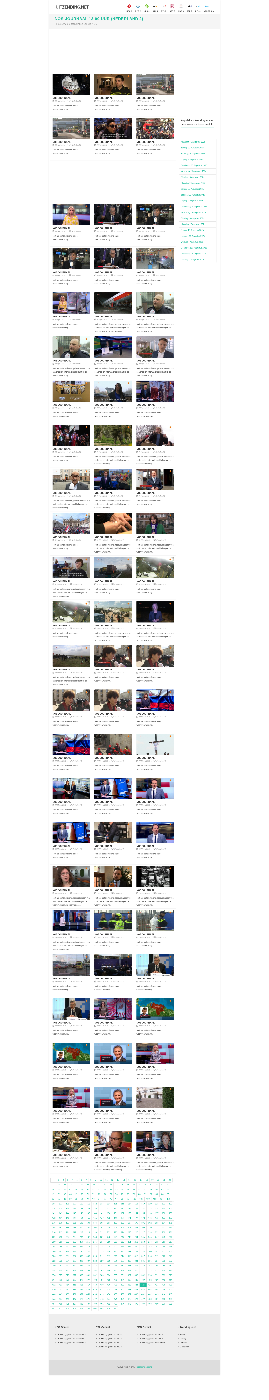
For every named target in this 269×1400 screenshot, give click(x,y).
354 (150, 1266)
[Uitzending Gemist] (72, 7)
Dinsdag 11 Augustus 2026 (192, 260)
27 (76, 1185)
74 (105, 1194)
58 (134, 1190)
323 (60, 1261)
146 (81, 1213)
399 (88, 1280)
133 (115, 1209)
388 (136, 1275)
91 (82, 1199)
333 (129, 1261)
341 (60, 1266)
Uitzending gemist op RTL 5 (110, 1339)
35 (122, 1185)
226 (136, 1232)
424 (136, 1285)
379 (74, 1275)
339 (170, 1261)
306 (67, 1256)
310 (95, 1256)
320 (163, 1256)
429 (170, 1285)
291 (88, 1252)
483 (170, 1299)
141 (170, 1209)
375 (170, 1271)
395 (60, 1280)
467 (60, 1299)
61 (151, 1190)
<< (53, 1180)
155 (143, 1213)
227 (143, 1232)
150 (108, 1213)
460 (136, 1294)
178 (53, 1223)
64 (168, 1190)
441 (129, 1290)
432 (67, 1290)
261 (129, 1242)
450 (67, 1294)
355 (156, 1266)
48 (76, 1190)
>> (115, 1309)
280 (136, 1247)
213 (170, 1228)
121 (156, 1204)
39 (145, 1185)
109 (74, 1204)
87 (59, 1199)
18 (147, 1180)
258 (108, 1242)
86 (53, 1199)
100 (134, 1199)
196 (53, 1228)
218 (81, 1232)
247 (156, 1237)
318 (150, 1256)
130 (95, 1209)
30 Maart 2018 (102, 628)
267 (170, 1242)
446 (163, 1290)
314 (122, 1256)
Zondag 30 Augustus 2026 (192, 148)
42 (162, 1185)
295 (115, 1252)
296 (122, 1252)
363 (88, 1271)
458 (122, 1294)
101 (141, 1199)
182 (81, 1223)
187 (115, 1223)
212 (163, 1228)
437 (102, 1290)
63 (162, 1190)
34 (116, 1185)
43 (168, 1185)
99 (128, 1199)
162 (67, 1218)
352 (136, 1266)
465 (170, 1294)
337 (156, 1261)
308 (81, 1256)
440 (122, 1290)
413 (60, 1285)
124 (53, 1209)
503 (60, 1309)
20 (158, 1180)
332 (122, 1261)
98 (122, 1199)
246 (150, 1237)
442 (136, 1290)
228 (150, 1232)
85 (168, 1194)
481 (156, 1299)
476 (122, 1299)
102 (148, 1199)
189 (129, 1223)
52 (99, 1190)
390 (150, 1275)
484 (53, 1304)
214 (53, 1232)
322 (53, 1261)
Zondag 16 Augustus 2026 (192, 230)
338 (163, 1261)
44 (53, 1190)
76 (116, 1194)
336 (150, 1261)
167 (102, 1218)
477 (129, 1299)
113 (102, 1204)
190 (136, 1223)
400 (95, 1280)
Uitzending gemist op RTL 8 (110, 1347)
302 (163, 1252)
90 (76, 1199)
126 (67, 1209)
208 (136, 1228)
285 (170, 1247)
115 (115, 1204)
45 (59, 1190)
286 (53, 1252)
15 (129, 1180)
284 (163, 1247)
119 (143, 1204)
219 (88, 1232)
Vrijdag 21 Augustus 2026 (192, 201)
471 (88, 1299)
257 (102, 1242)
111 (88, 1204)
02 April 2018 (144, 319)
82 (151, 1194)
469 (74, 1299)
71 (88, 1194)
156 (150, 1213)
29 (88, 1185)
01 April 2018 (102, 452)
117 (129, 1204)
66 (59, 1194)
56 (122, 1190)
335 (143, 1261)
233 (60, 1237)
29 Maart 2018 (102, 893)
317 (143, 1256)
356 (163, 1266)
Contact (183, 1343)
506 (81, 1309)
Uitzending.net (144, 1367)
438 (108, 1290)
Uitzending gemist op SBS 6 (151, 1339)
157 (156, 1213)
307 (74, 1256)
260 (122, 1242)
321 (170, 1256)
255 (88, 1242)
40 (151, 1185)
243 (129, 1237)
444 (150, 1290)
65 (53, 1194)
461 (143, 1294)
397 (74, 1280)
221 (102, 1232)
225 (129, 1232)
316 (136, 1256)
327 (88, 1261)
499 (156, 1304)
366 (108, 1271)
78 (128, 1194)
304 (53, 1256)
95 (105, 1199)
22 (170, 1180)
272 (81, 1247)
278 (122, 1247)
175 (156, 1218)
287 (60, 1252)
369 (129, 1271)
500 (163, 1304)
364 (95, 1271)
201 (88, 1228)
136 (136, 1209)
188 (122, 1223)
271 (74, 1247)
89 (70, 1199)
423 (129, 1285)
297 (129, 1252)
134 (122, 1209)
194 (163, 1223)
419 (102, 1285)
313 (115, 1256)
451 (74, 1294)
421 (115, 1285)
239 (102, 1237)
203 (102, 1228)
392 (163, 1275)
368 (122, 1271)
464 (163, 1294)
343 (74, 1266)
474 (108, 1299)
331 (115, 1261)
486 (67, 1304)
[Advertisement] (113, 51)
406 (136, 1280)
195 (170, 1223)
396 (67, 1280)
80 (139, 1194)
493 (115, 1304)
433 (74, 1290)
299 (143, 1252)
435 (88, 1290)
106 (53, 1204)
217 (74, 1232)
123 (170, 1204)
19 (152, 1180)
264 (150, 1242)
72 (93, 1194)
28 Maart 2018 (144, 1158)
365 (102, 1271)
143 (60, 1213)
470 (81, 1299)
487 (74, 1304)
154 (136, 1213)
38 (139, 1185)
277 (115, 1247)
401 (102, 1280)
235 (74, 1237)
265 (156, 1242)
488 (81, 1304)
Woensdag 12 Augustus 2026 (193, 254)
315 (129, 1256)
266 (163, 1242)
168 (108, 1218)
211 (156, 1228)
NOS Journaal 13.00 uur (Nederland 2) (99, 19)
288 (67, 1252)
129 (88, 1209)
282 (150, 1247)
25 (65, 1185)
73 (99, 1194)
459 (129, 1294)
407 (143, 1280)
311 (102, 1256)
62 (157, 1190)
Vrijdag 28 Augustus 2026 (192, 160)
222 (108, 1232)
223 (115, 1232)
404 (122, 1280)
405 (129, 1280)
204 (108, 1228)
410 (163, 1280)
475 (115, 1299)
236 (81, 1237)
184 (95, 1223)
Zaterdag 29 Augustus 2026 (193, 154)
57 (128, 1190)
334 (136, 1261)
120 (150, 1204)
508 (95, 1309)
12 (112, 1180)
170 (122, 1218)
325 (74, 1261)
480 (150, 1299)
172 (136, 1218)
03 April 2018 (60, 101)
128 (81, 1209)
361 (74, 1271)
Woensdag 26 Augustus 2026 (193, 171)
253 (74, 1242)
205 (115, 1228)
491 (102, 1304)
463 (156, 1294)
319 (156, 1256)
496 (136, 1304)
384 (108, 1275)
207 (129, 1228)
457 (115, 1294)
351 (129, 1266)
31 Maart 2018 (102, 540)
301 (156, 1252)
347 (102, 1266)
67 (65, 1194)
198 (67, 1228)
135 (129, 1209)
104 (161, 1199)
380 (81, 1275)
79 (134, 1194)
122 (163, 1204)
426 (150, 1285)
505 (74, 1309)
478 (136, 1299)
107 (60, 1204)
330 (108, 1261)
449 (60, 1294)
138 (150, 1209)
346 (95, 1266)
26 (70, 1185)
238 (95, 1237)
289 (74, 1252)
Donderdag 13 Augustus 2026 (194, 248)
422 (122, 1285)
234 (67, 1237)
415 (74, 1285)
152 (122, 1213)
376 (53, 1275)
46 (65, 1190)
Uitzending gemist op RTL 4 (110, 1335)
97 (116, 1199)
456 (108, 1294)
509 (102, 1309)
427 (156, 1285)
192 (150, 1223)
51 (93, 1190)
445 (156, 1290)
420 (108, 1285)
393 (170, 1275)
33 (111, 1185)
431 (60, 1290)
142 (53, 1213)
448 (53, 1294)
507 (88, 1309)
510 (108, 1309)
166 (95, 1218)
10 (101, 1180)
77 (122, 1194)
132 (108, 1209)
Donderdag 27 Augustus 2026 (194, 166)
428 (163, 1285)
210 (150, 1228)
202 (95, 1228)
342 (67, 1266)
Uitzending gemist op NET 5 (151, 1335)
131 (102, 1209)
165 (88, 1218)
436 (95, 1290)
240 (108, 1237)
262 (136, 1242)
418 (95, 1285)
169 (115, 1218)
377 (60, 1275)
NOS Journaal (62, 98)
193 (156, 1223)
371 (143, 1271)
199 (74, 1228)
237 (88, 1237)
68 (70, 1194)
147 (88, 1213)
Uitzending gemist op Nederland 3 (71, 1343)
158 (163, 1213)
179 (60, 1223)
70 (82, 1194)
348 (108, 1266)
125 (60, 1209)
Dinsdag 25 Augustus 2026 (192, 177)
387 (129, 1275)
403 (115, 1280)
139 (156, 1209)
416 (81, 1285)
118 (136, 1204)
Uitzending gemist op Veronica (152, 1343)
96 (111, 1199)
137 (143, 1209)
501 (170, 1304)
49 (82, 1190)
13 (118, 1180)
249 (170, 1237)
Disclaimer (184, 1347)
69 (76, 1194)
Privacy (183, 1339)
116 (122, 1204)
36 (128, 1185)
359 (60, 1271)
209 (143, 1228)
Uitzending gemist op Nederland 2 (71, 1339)
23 (53, 1185)
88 (65, 1199)
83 (157, 1194)
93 (93, 1199)
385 (115, 1275)
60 (145, 1190)
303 (170, 1252)
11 (106, 1180)
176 (163, 1218)
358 (53, 1271)
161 (60, 1218)
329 (102, 1261)
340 (53, 1266)
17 (141, 1180)
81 (145, 1194)
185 (102, 1223)
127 (74, 1209)
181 (74, 1223)
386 (122, 1275)
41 (157, 1185)
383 (102, 1275)
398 (81, 1280)
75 (111, 1194)
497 (143, 1304)
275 (102, 1247)
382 (95, 1275)
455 (102, 1294)
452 (81, 1294)
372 (150, 1271)
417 (88, 1285)
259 (115, 1242)
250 (53, 1242)
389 (143, 1275)
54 (111, 1190)
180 (67, 1223)
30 (93, 1185)
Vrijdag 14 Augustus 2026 (192, 242)
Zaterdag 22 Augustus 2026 (193, 195)
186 (108, 1223)
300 (150, 1252)
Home (182, 1335)
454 (95, 1294)
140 (163, 1209)
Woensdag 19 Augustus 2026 (193, 213)
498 (150, 1304)
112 (95, 1204)
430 (53, 1290)
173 (143, 1218)
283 (156, 1247)
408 (150, 1280)
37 (134, 1185)
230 (163, 1232)
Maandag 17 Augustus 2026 (193, 224)
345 (88, 1266)
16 (135, 1180)
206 (122, 1228)
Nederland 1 (76, 101)
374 (163, 1271)
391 (156, 1275)
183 (88, 1223)
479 (143, 1299)
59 (139, 1190)
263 (143, 1242)
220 (95, 1232)
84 (162, 1194)
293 (102, 1252)
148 (95, 1213)
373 (156, 1271)
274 (95, 1247)
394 (53, 1280)
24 (59, 1185)
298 (136, 1252)
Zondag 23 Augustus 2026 (192, 189)
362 (81, 1271)
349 (115, 1266)
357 (170, 1266)
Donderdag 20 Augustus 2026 (194, 207)
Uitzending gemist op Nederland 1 (71, 1335)
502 (53, 1309)
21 (164, 1180)
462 (150, 1294)
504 (67, 1309)
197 (60, 1228)
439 (115, 1290)
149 (102, 1213)
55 (116, 1190)
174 (150, 1218)
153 (129, 1213)
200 (81, 1228)
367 (115, 1271)
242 (122, 1237)
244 (136, 1237)
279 (129, 1247)
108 (67, 1204)
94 (99, 1199)
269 (60, 1247)
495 (129, 1304)
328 (95, 1261)
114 (108, 1204)
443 (143, 1290)
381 (88, 1275)
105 (168, 1199)
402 (108, 1280)
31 (99, 1185)
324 (67, 1261)
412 (53, 1285)
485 (60, 1304)
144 (67, 1213)
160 (53, 1218)
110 (81, 1204)
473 (102, 1299)
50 (88, 1190)
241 (115, 1237)
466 (53, 1299)
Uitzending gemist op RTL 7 (110, 1343)
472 (95, 1299)
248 (163, 1237)
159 (170, 1213)
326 (81, 1261)
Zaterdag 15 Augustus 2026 (193, 236)
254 (81, 1242)
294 (108, 1252)
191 (143, 1223)
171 (129, 1218)
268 (53, 1247)
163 (74, 1218)
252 (67, 1242)
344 (81, 1266)
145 (74, 1213)
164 (81, 1218)
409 (156, 1280)
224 (122, 1232)
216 (67, 1232)
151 (115, 1213)
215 (60, 1232)
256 (95, 1242)
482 (163, 1299)
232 (53, 1237)
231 (170, 1232)
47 (70, 1190)
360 (67, 1271)
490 (95, 1304)
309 (88, 1256)
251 (60, 1242)
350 (122, 1266)
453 (88, 1294)
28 (82, 1185)
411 (170, 1280)
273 (88, 1247)
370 (136, 1271)
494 (122, 1304)
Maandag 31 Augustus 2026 (193, 142)
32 (105, 1185)
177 (170, 1218)
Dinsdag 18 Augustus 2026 (192, 219)
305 (60, 1256)
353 (143, 1266)
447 (170, 1290)
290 (81, 1252)
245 (143, 1237)
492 (108, 1304)
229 (156, 1232)
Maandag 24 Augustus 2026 (193, 183)
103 (154, 1199)
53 (105, 1190)
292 (95, 1252)
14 (124, 1180)
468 (67, 1299)
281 (143, 1247)
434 (81, 1290)
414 (67, 1285)
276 (108, 1247)
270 (67, 1247)
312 (108, 1256)
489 (88, 1304)
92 (88, 1199)
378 (67, 1275)
